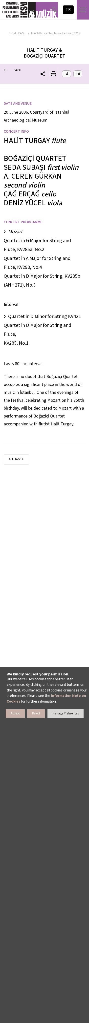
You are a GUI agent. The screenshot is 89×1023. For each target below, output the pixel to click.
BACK (17, 70)
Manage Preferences (65, 713)
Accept (15, 713)
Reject (36, 713)
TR (68, 9)
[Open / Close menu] (83, 10)
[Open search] (54, 10)
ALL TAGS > (16, 459)
